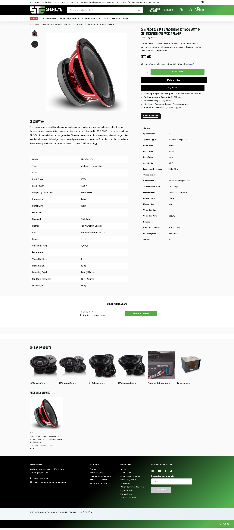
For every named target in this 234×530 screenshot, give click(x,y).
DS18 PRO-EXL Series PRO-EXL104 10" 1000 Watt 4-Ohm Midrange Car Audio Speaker (46, 439)
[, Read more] (183, 10)
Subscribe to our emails (162, 476)
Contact (93, 469)
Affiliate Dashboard (98, 479)
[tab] (151, 116)
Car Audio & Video (49, 18)
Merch (125, 18)
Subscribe (161, 489)
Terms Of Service (128, 497)
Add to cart (177, 72)
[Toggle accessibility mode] (202, 2)
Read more (162, 50)
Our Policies (125, 473)
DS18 (143, 37)
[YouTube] (159, 471)
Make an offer (173, 80)
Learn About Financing (130, 476)
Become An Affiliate (98, 483)
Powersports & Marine (69, 18)
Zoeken (139, 10)
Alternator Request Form (101, 476)
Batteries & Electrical (91, 18)
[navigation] (35, 33)
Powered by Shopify (67, 512)
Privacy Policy (126, 494)
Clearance (115, 18)
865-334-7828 (40, 478)
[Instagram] (152, 471)
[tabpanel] (172, 184)
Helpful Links (125, 464)
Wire (106, 18)
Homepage (34, 24)
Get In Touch (94, 464)
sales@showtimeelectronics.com (50, 482)
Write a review (141, 313)
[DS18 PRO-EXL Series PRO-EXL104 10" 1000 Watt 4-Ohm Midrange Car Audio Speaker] (46, 413)
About (123, 469)
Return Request (97, 473)
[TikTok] (171, 471)
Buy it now (172, 88)
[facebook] (165, 471)
